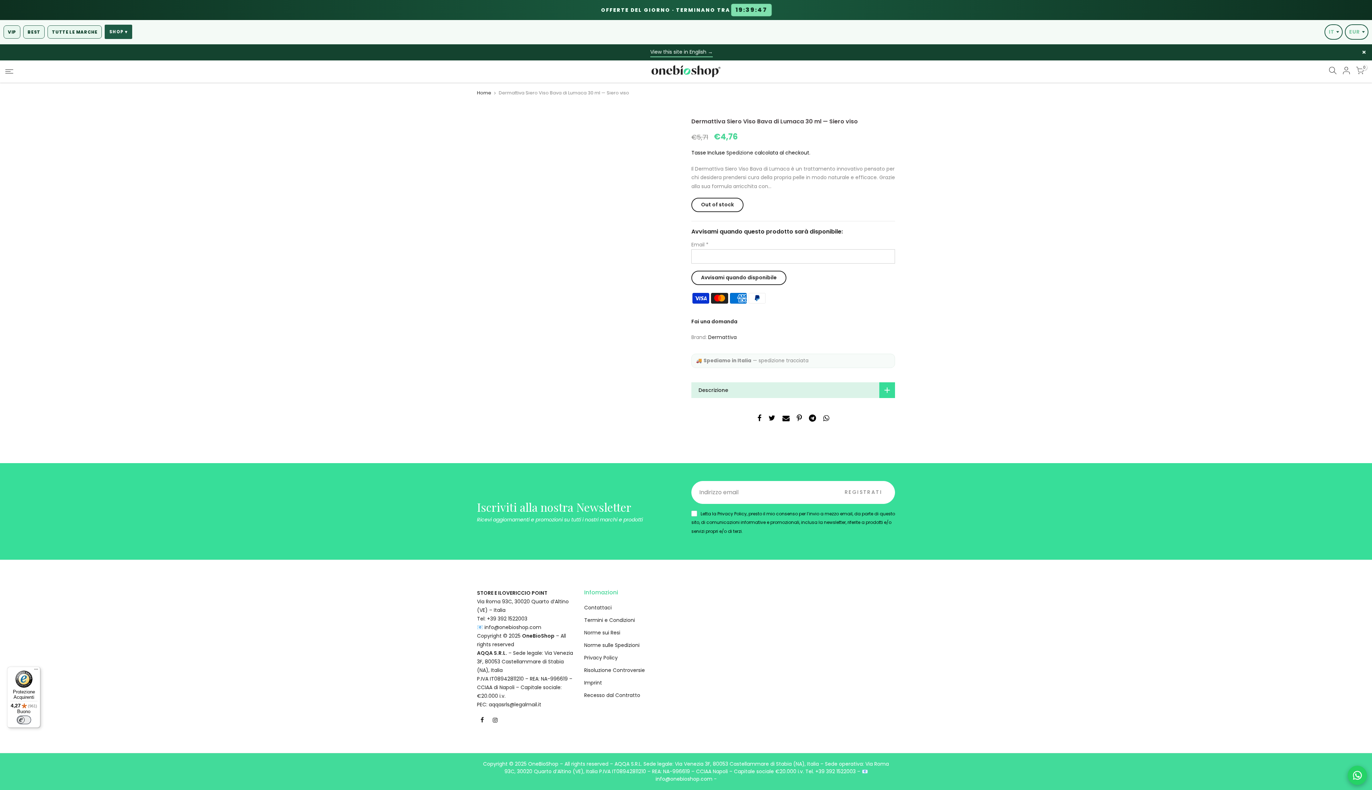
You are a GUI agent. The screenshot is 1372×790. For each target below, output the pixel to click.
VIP (12, 32)
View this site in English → (681, 51)
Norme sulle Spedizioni (612, 645)
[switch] (24, 720)
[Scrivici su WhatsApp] (1357, 775)
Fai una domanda (714, 321)
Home (484, 93)
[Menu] (36, 671)
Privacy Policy (601, 657)
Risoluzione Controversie (614, 670)
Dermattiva (722, 337)
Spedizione (739, 152)
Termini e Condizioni (609, 620)
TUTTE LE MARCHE (75, 32)
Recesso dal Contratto (612, 695)
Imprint (593, 682)
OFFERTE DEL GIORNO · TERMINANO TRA (684, 10)
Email (700, 244)
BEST (34, 32)
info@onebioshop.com (512, 627)
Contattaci (598, 607)
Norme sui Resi (602, 632)
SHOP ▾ (118, 32)
